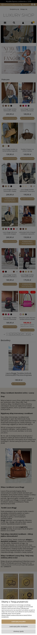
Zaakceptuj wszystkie (18, 621)
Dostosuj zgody (18, 631)
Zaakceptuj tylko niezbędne (18, 626)
